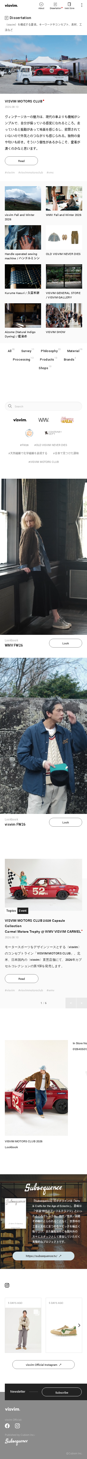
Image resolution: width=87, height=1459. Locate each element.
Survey (26, 351)
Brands (69, 359)
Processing (21, 359)
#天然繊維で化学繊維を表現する (27, 453)
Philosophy (49, 351)
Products (47, 359)
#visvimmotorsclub (30, 172)
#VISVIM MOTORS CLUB (44, 462)
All (10, 351)
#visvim (10, 172)
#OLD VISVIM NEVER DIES (50, 445)
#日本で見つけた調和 (66, 453)
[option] (43, 934)
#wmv (50, 990)
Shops (43, 368)
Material (73, 351)
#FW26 (24, 445)
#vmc (50, 172)
